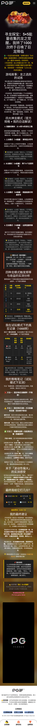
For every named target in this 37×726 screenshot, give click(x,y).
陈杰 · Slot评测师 (23, 584)
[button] (34, 3)
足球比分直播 (18, 712)
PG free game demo (18, 595)
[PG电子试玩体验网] (8, 4)
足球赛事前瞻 (8, 712)
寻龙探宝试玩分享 (18, 593)
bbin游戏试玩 (29, 712)
